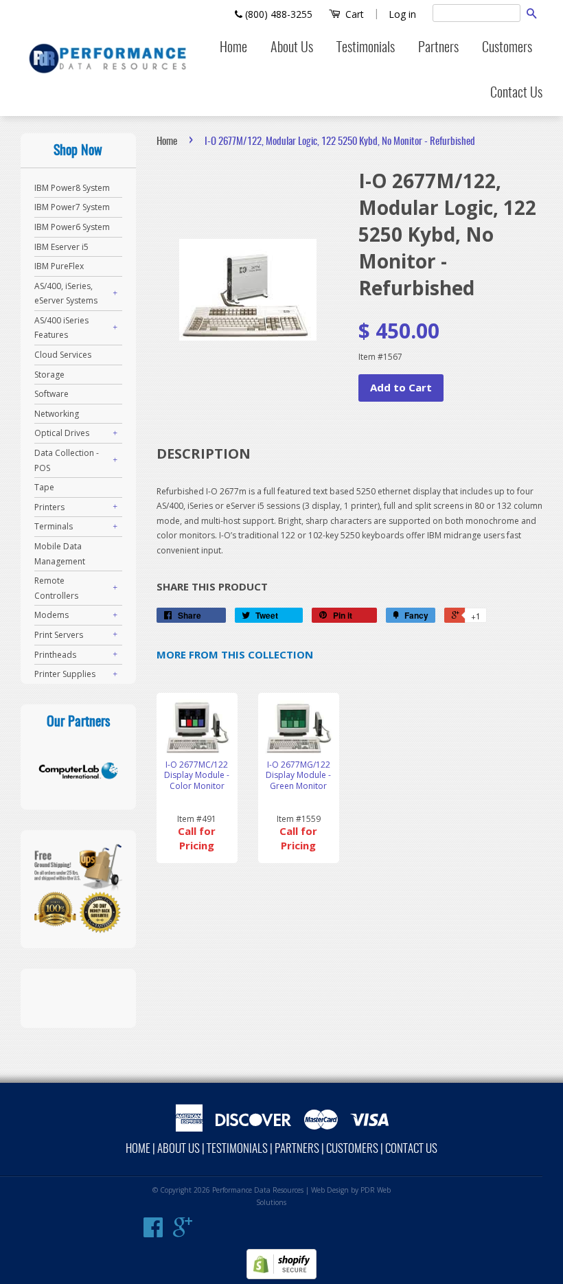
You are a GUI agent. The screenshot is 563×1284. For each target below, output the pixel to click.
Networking (56, 414)
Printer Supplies (64, 674)
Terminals (53, 526)
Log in (402, 14)
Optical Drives (61, 433)
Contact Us (516, 93)
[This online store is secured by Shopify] (281, 1276)
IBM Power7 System (72, 207)
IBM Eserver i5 (61, 247)
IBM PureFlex (59, 266)
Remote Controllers (56, 588)
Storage (49, 374)
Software (51, 394)
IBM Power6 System (72, 227)
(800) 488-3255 (277, 14)
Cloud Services (62, 354)
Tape (44, 487)
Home (233, 48)
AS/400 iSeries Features (61, 327)
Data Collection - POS (66, 460)
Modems (51, 615)
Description (204, 453)
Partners (438, 48)
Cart (353, 14)
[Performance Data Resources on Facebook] (153, 1232)
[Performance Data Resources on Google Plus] (182, 1232)
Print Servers (58, 635)
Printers (49, 507)
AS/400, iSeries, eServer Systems (65, 293)
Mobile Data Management (59, 553)
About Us (292, 48)
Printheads (55, 655)
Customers (507, 48)
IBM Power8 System (72, 188)
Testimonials (365, 48)
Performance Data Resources (257, 1190)
